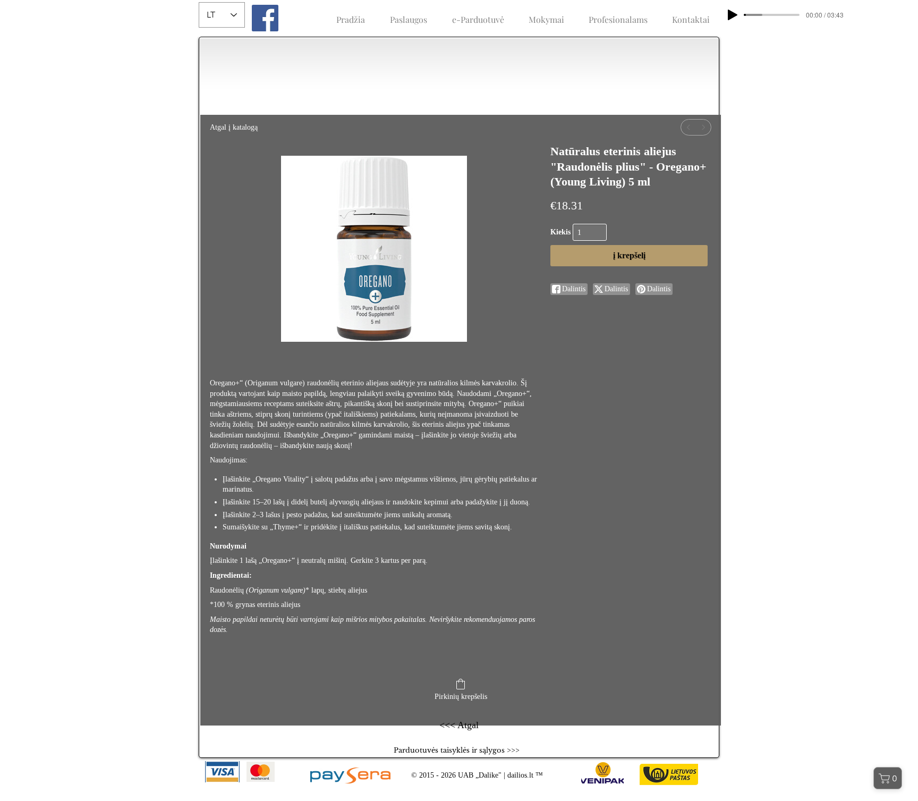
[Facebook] (265, 18)
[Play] (732, 15)
